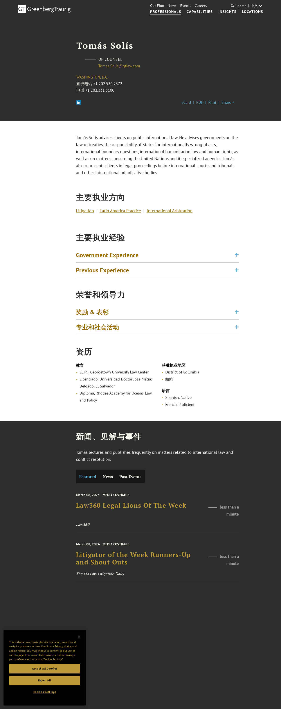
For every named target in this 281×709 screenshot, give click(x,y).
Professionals (165, 12)
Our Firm (157, 5)
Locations (252, 12)
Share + (228, 102)
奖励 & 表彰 (92, 312)
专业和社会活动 (97, 327)
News (172, 5)
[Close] (79, 636)
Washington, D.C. (92, 77)
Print (212, 102)
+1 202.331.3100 (99, 90)
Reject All (44, 680)
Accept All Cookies (44, 668)
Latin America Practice (120, 211)
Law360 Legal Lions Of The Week (131, 505)
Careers (201, 5)
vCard (186, 102)
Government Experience (107, 255)
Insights (227, 12)
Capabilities (200, 12)
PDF (199, 102)
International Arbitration (170, 211)
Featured (87, 476)
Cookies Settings (44, 692)
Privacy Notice (63, 646)
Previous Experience (102, 270)
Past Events (130, 476)
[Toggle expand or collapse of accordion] (237, 255)
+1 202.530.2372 (107, 83)
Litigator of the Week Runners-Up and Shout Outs (133, 558)
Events (185, 5)
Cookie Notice (17, 651)
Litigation (85, 211)
